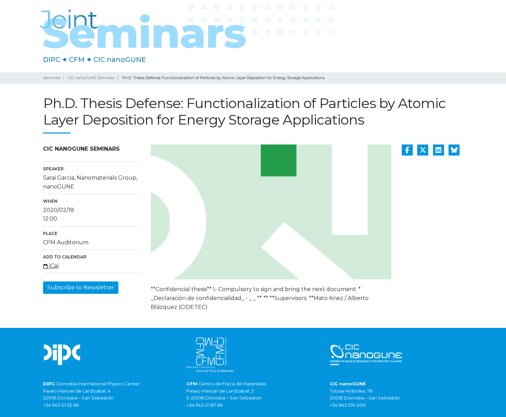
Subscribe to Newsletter (80, 287)
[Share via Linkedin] (438, 150)
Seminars (51, 77)
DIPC (51, 59)
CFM (77, 59)
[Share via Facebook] (407, 150)
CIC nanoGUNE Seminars (91, 77)
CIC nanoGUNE (119, 59)
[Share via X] (422, 150)
